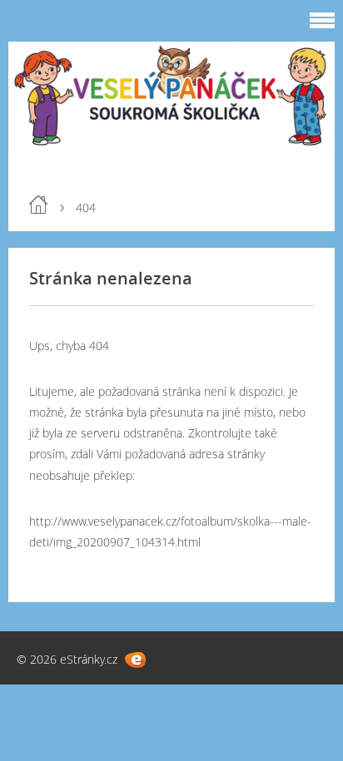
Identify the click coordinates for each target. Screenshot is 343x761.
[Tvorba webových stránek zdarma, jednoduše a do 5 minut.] (135, 660)
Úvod (38, 205)
